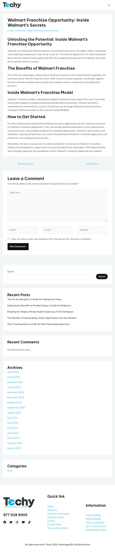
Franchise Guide (55, 517)
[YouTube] (23, 522)
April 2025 (13, 372)
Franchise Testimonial (58, 513)
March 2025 (13, 377)
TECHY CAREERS (95, 522)
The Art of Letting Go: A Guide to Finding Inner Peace (34, 299)
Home (50, 506)
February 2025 (14, 382)
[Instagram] (17, 522)
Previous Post (23, 163)
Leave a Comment (17, 30)
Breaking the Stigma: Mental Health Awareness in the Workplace (40, 311)
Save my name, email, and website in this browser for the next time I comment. (51, 239)
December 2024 (15, 392)
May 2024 (12, 427)
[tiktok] (29, 522)
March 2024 (13, 438)
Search (10, 271)
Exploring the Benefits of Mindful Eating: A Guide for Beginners (39, 305)
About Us (52, 510)
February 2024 (14, 443)
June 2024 (12, 422)
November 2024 (15, 397)
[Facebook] (4, 522)
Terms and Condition (57, 528)
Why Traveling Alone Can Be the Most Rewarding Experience (38, 324)
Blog (30, 30)
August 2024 (14, 412)
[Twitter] (11, 522)
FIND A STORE (93, 515)
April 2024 (13, 433)
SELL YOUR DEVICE (96, 526)
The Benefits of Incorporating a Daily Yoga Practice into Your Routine (41, 318)
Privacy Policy (54, 524)
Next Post (93, 163)
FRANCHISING (93, 519)
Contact (51, 520)
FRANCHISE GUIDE (96, 529)
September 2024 (16, 407)
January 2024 (14, 448)
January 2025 (14, 387)
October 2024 (14, 402)
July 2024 (12, 417)
